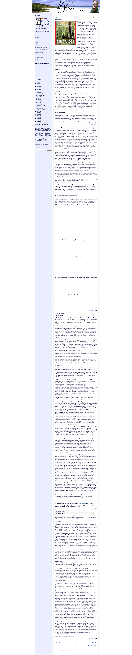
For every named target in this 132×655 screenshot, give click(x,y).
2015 (38, 86)
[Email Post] (96, 122)
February (40, 102)
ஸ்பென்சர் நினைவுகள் (39, 57)
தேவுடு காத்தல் (38, 59)
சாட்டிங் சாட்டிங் (59, 315)
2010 (38, 111)
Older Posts (57, 642)
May (39, 98)
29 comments (91, 638)
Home (76, 642)
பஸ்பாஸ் (46, 144)
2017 (38, 83)
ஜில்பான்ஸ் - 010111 (60, 513)
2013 (38, 89)
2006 (38, 117)
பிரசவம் (36, 42)
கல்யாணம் (37, 39)
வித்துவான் (81, 503)
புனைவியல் (95, 509)
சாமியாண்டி (37, 44)
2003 (38, 121)
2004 (38, 120)
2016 (38, 85)
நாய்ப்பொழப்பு (37, 37)
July (39, 96)
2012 (38, 90)
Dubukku (45, 18)
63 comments (91, 310)
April (39, 99)
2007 (38, 115)
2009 (38, 112)
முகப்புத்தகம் (59, 128)
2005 (38, 118)
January (39, 104)
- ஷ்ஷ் (62, 593)
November (40, 93)
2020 (38, 82)
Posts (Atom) (94, 645)
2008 (38, 114)
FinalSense (68, 650)
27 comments (91, 122)
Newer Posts (94, 642)
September (40, 95)
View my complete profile (40, 28)
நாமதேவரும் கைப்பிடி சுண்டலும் (41, 47)
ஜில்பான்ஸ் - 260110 (60, 17)
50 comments (91, 508)
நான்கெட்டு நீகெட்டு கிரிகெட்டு (41, 49)
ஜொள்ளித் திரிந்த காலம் (39, 34)
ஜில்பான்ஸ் (95, 124)
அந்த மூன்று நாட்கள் (39, 52)
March (39, 101)
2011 (38, 92)
